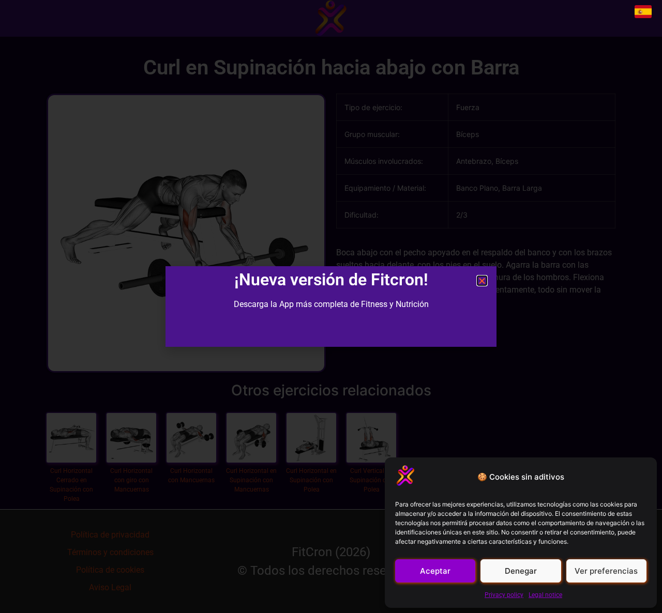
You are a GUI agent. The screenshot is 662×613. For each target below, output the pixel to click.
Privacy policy (504, 595)
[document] (331, 306)
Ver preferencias (606, 571)
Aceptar (435, 571)
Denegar (521, 571)
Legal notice (545, 595)
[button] (482, 281)
